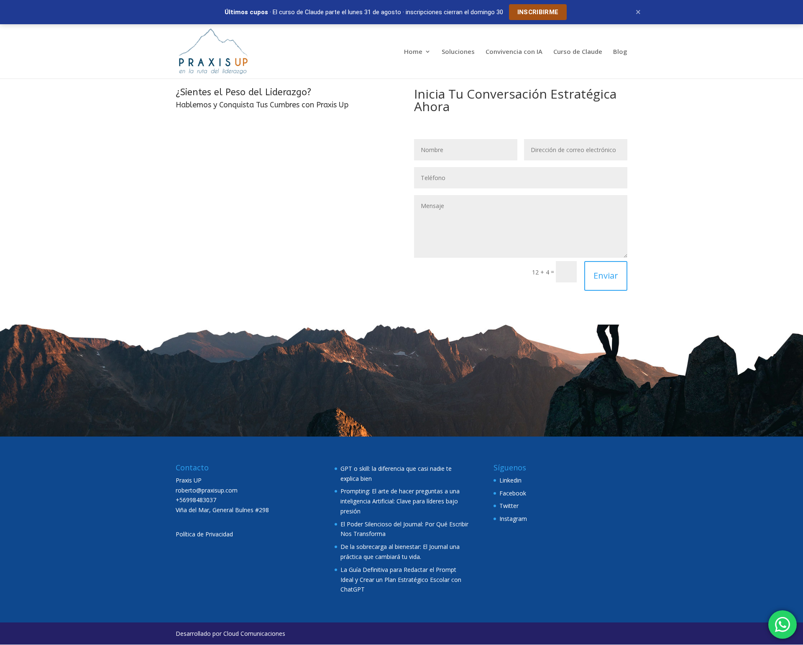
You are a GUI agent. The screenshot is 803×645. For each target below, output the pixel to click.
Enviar (605, 275)
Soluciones (458, 52)
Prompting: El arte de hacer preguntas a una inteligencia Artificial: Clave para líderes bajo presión (400, 501)
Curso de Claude (577, 52)
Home (413, 52)
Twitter (509, 506)
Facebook (512, 493)
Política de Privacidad (204, 534)
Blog (620, 52)
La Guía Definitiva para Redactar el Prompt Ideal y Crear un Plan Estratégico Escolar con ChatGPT (400, 580)
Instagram (513, 519)
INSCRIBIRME (537, 12)
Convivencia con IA (514, 52)
